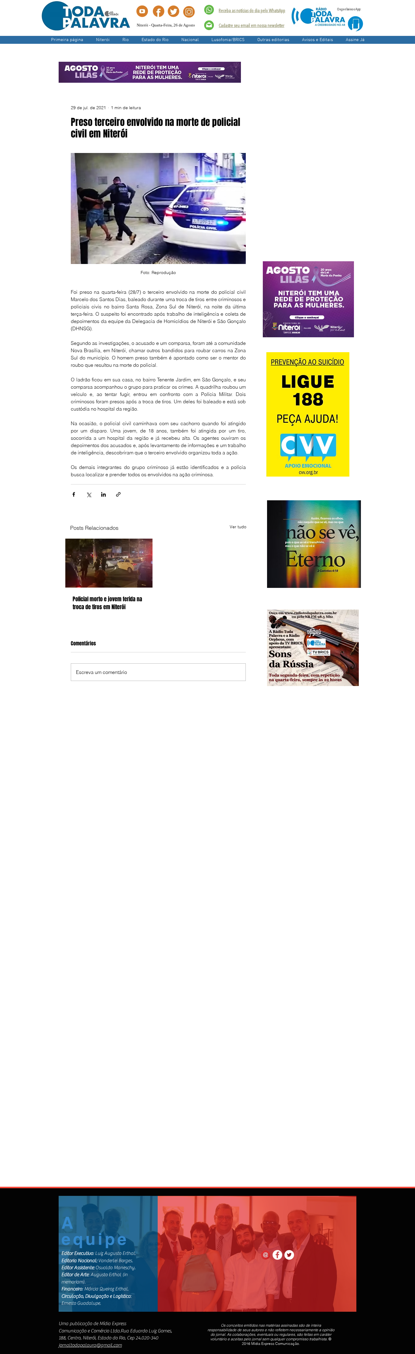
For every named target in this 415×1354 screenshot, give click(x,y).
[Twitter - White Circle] (289, 1255)
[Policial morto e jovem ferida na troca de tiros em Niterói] (109, 563)
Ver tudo (238, 526)
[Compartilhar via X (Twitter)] (88, 494)
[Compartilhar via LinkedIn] (103, 494)
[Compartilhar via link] (118, 494)
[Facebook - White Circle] (277, 1255)
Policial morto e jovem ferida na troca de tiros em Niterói (107, 603)
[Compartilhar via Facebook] (74, 494)
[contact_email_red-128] (265, 1255)
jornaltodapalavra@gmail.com (90, 1345)
